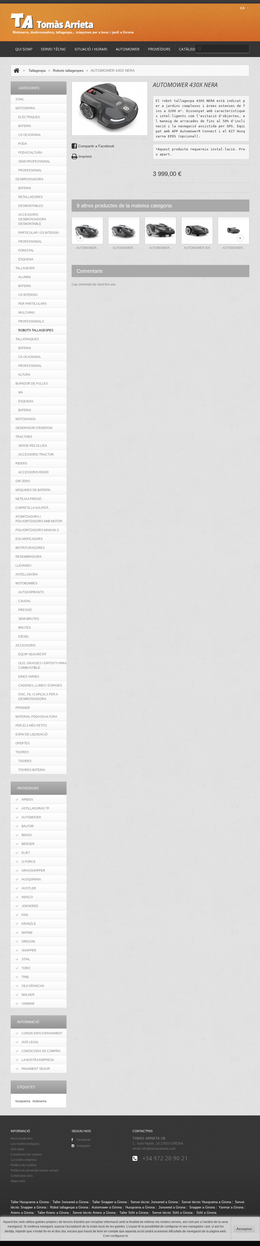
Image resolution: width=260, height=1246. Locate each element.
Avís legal (30, 1042)
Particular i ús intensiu (38, 232)
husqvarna (22, 1101)
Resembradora (28, 556)
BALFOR (28, 826)
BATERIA (24, 126)
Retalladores (30, 197)
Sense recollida (32, 445)
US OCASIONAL (29, 135)
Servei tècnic (53, 49)
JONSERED (30, 906)
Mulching (26, 312)
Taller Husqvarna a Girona (30, 1202)
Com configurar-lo (115, 1236)
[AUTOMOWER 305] (197, 230)
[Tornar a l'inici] (16, 70)
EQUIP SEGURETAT (32, 654)
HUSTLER (29, 888)
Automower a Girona (107, 1207)
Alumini (24, 277)
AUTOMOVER (31, 817)
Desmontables (30, 206)
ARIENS (27, 799)
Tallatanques (27, 339)
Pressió (25, 610)
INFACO (27, 897)
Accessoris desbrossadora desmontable (32, 219)
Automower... (87, 248)
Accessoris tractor (36, 454)
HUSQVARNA (31, 879)
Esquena (25, 259)
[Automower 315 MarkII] (124, 230)
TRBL (25, 977)
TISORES (22, 752)
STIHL (19, 99)
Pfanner (22, 708)
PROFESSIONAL (30, 170)
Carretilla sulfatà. (32, 508)
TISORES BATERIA (31, 770)
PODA (22, 144)
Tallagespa (37, 70)
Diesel (23, 636)
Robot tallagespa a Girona (69, 1207)
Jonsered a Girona (171, 1207)
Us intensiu (28, 295)
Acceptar (244, 1229)
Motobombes (26, 583)
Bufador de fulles (31, 383)
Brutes (24, 627)
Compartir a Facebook (96, 146)
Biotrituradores (30, 548)
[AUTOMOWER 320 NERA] (233, 230)
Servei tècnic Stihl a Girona (172, 1213)
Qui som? (23, 49)
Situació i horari (91, 49)
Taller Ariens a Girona (53, 1213)
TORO (26, 968)
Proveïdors (159, 49)
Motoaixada (25, 419)
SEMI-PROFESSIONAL (34, 161)
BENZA (27, 835)
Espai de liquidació (31, 734)
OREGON (28, 941)
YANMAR (28, 1003)
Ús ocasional (29, 357)
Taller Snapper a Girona (109, 1202)
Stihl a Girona (206, 1213)
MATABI (27, 932)
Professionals (31, 321)
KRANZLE (29, 924)
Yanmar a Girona (231, 1207)
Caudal (24, 601)
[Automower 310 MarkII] (87, 230)
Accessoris (25, 645)
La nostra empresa (38, 1060)
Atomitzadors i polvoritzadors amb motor (38, 519)
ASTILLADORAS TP (35, 808)
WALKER (28, 995)
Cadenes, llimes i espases (40, 685)
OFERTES (22, 743)
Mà (20, 392)
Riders (21, 463)
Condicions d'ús (22, 1176)
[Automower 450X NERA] (160, 230)
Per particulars (32, 303)
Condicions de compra (41, 1051)
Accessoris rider (33, 472)
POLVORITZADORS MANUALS (37, 530)
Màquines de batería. (33, 490)
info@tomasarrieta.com (158, 1148)
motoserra (39, 1101)
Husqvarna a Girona (140, 1207)
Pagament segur (36, 1069)
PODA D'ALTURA (30, 152)
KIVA (25, 915)
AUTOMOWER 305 (197, 248)
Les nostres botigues (25, 1144)
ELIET (26, 853)
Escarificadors (29, 539)
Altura (24, 374)
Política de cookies (24, 1165)
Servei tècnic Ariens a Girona (94, 1213)
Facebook (83, 1140)
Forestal (26, 250)
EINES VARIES (28, 676)
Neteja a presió (28, 499)
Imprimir (85, 156)
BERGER (28, 844)
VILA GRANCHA (33, 986)
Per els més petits (31, 725)
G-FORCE (29, 861)
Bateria (24, 188)
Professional (30, 241)
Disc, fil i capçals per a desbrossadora (38, 697)
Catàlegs (188, 49)
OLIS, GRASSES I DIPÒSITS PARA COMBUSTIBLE (42, 665)
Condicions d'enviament (42, 1033)
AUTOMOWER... (233, 248)
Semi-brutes (28, 619)
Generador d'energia (34, 428)
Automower (127, 49)
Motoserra (25, 108)
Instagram (83, 1146)
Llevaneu (23, 565)
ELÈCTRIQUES (29, 117)
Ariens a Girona (22, 1213)
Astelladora (26, 574)
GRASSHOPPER (33, 870)
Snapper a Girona (202, 1207)
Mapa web (18, 1181)
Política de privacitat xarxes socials (35, 1170)
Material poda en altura (36, 716)
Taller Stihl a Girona (133, 1213)
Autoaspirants (31, 592)
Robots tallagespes (68, 70)
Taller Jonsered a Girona (70, 1202)
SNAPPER (29, 950)
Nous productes (21, 1138)
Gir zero (22, 481)
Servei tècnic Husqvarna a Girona (206, 1202)
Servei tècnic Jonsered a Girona (154, 1202)
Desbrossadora (29, 179)
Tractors (23, 437)
